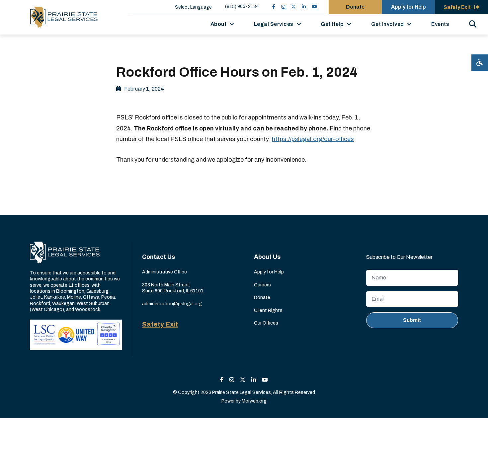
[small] (273, 6)
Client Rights (268, 310)
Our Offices (266, 323)
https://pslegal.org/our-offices (313, 139)
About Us (267, 257)
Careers (262, 284)
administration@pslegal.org (172, 303)
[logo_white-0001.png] (65, 252)
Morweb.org (254, 401)
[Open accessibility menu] (479, 62)
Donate (355, 7)
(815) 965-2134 (242, 6)
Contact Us (158, 257)
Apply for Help (408, 7)
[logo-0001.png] (64, 17)
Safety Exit (160, 324)
